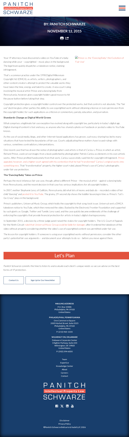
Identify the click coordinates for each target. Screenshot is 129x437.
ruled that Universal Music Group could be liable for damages (55, 224)
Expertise (64, 362)
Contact (64, 376)
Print (62, 38)
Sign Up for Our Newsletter (43, 280)
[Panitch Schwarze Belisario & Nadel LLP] (18, 8)
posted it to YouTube (32, 194)
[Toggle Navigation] (122, 8)
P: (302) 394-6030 (64, 351)
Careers (64, 373)
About (64, 369)
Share (67, 38)
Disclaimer (65, 420)
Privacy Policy (64, 424)
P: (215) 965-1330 (64, 332)
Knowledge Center (64, 366)
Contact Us (14, 280)
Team (64, 359)
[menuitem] (64, 420)
